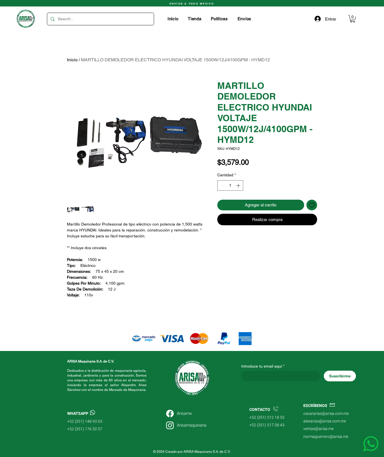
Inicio (72, 59)
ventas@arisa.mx (318, 429)
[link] (352, 18)
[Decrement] (221, 185)
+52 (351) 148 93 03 (84, 421)
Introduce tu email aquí (261, 366)
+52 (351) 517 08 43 (266, 425)
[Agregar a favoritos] (311, 205)
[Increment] (238, 185)
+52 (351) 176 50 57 (84, 429)
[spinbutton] (230, 185)
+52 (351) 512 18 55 (266, 417)
